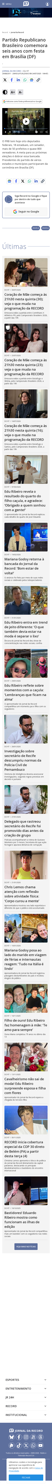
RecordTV (18, 114)
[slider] (26, 128)
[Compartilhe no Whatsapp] (25, 80)
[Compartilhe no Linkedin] (18, 80)
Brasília (36, 228)
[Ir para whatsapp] (33, 1445)
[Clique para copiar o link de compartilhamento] (38, 80)
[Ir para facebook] (19, 1437)
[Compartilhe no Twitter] (5, 80)
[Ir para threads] (40, 1437)
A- (20, 92)
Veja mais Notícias (26, 1246)
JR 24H (10, 1397)
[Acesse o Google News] (31, 80)
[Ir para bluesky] (12, 1437)
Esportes (12, 1380)
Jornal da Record (17, 32)
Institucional (16, 1415)
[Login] (47, 3)
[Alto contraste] (5, 92)
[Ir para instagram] (26, 1437)
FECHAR (26, 1477)
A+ (13, 92)
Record (5, 32)
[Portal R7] (26, 3)
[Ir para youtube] (40, 1445)
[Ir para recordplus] (12, 1445)
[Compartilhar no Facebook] (11, 80)
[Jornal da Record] (26, 13)
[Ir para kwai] (33, 1437)
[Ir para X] (26, 1445)
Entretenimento (18, 1388)
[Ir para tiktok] (19, 1445)
